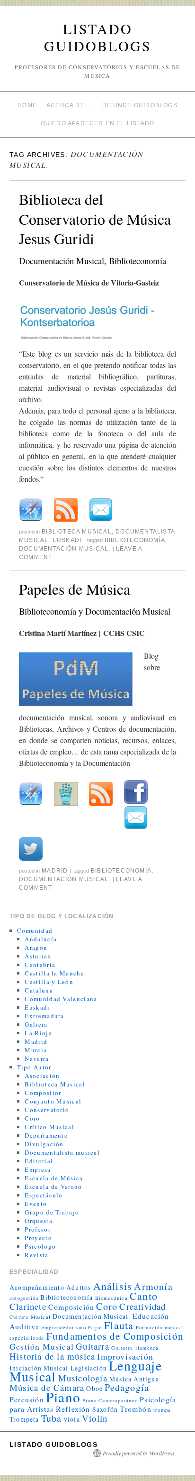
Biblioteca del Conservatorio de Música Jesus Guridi (95, 218)
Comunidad (35, 930)
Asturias (37, 956)
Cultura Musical (30, 1317)
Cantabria (40, 964)
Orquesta (38, 1220)
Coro (32, 1118)
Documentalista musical (62, 1152)
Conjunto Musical (53, 1101)
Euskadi (67, 540)
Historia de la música (52, 1356)
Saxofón (105, 1409)
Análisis (113, 1286)
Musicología (82, 1378)
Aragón (36, 947)
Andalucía (41, 939)
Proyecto (38, 1237)
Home (27, 105)
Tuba (51, 1418)
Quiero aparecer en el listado (98, 123)
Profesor (37, 1229)
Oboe (94, 1388)
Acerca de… (68, 105)
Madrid (55, 870)
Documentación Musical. (64, 548)
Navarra (37, 1058)
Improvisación (125, 1356)
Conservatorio (47, 1109)
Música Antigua (134, 1378)
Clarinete (27, 1306)
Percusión (26, 1399)
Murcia (36, 1050)
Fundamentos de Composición (115, 1336)
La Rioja (38, 1033)
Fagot (95, 1327)
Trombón (135, 1409)
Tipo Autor (34, 1067)
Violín (94, 1418)
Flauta (118, 1325)
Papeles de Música (74, 589)
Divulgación (44, 1144)
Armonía (153, 1286)
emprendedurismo (64, 1327)
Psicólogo (40, 1246)
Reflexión (73, 1409)
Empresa (38, 1169)
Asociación (42, 1075)
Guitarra (92, 1346)
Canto (144, 1296)
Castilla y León (49, 981)
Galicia (36, 1024)
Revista (36, 1255)
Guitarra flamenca (135, 1347)
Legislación (89, 1367)
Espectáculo (43, 1195)
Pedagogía (127, 1387)
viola (72, 1419)
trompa (162, 1410)
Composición (71, 1307)
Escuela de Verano (53, 1186)
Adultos (78, 1287)
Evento (36, 1203)
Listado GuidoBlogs (97, 37)
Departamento (46, 1135)
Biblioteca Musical (77, 531)
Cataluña (39, 990)
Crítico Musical (49, 1126)
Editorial (39, 1161)
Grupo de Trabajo (52, 1212)
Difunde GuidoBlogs (139, 105)
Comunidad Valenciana (61, 998)
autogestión (23, 1298)
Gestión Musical (41, 1346)
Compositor (43, 1092)
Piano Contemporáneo (110, 1400)
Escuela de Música (54, 1178)
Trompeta (24, 1419)
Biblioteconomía (135, 540)
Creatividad (142, 1306)
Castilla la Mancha (54, 973)
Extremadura (44, 1016)
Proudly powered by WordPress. (139, 1453)
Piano (63, 1397)
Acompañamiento (36, 1287)
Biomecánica (111, 1298)
